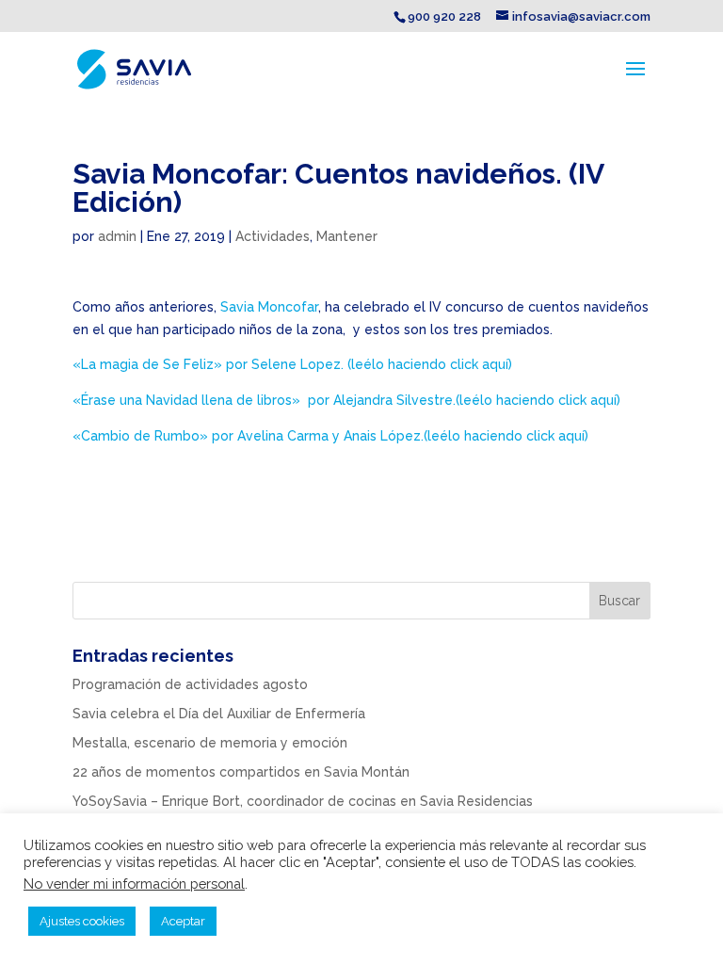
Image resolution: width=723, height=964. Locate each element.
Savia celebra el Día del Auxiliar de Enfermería (218, 713)
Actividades (272, 236)
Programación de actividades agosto (190, 684)
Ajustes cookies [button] (82, 921)
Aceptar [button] (183, 921)
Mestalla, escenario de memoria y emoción (209, 742)
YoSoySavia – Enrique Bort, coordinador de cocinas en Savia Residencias (302, 801)
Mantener (347, 236)
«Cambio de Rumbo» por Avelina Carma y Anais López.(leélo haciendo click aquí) (330, 435)
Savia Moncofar (267, 306)
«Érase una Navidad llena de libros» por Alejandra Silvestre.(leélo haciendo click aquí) (346, 400)
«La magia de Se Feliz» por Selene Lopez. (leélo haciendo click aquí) (292, 364)
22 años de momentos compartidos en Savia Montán (241, 771)
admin (117, 236)
